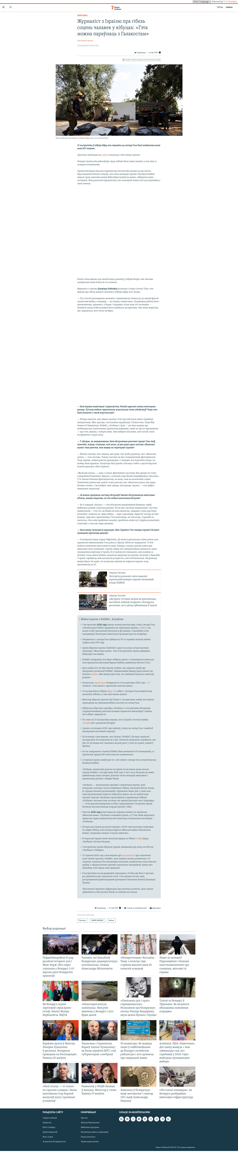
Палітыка (82, 16)
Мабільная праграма (90, 1127)
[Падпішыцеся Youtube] (139, 1119)
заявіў (94, 674)
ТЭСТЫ (220, 7)
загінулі (86, 723)
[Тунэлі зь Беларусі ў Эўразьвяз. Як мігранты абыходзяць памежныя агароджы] (177, 987)
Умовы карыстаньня (90, 1142)
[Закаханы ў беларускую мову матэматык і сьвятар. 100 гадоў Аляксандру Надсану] (138, 1077)
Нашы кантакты (88, 1137)
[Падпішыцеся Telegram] (162, 1119)
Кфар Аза (111, 691)
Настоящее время (85, 41)
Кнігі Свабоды (49, 1127)
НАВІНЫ (229, 7)
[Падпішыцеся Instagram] (156, 1119)
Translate (232, 2)
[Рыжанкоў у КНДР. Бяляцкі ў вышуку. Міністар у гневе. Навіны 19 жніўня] (100, 1073)
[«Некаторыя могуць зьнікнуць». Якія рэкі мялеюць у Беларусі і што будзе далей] (100, 991)
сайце (105, 155)
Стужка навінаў (50, 1118)
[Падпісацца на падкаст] (145, 1119)
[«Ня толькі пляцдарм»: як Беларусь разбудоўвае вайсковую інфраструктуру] (177, 1077)
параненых (100, 683)
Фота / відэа (48, 1137)
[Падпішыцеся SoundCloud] (150, 1119)
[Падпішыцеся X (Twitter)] (133, 1119)
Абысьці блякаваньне (90, 1123)
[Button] (140, 52)
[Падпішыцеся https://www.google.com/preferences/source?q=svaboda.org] (121, 1119)
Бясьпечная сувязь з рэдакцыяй (94, 1132)
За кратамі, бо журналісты (54, 1142)
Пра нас (84, 1118)
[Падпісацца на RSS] (168, 1119)
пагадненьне (128, 855)
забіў (139, 839)
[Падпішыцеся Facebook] (127, 1119)
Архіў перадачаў (50, 1132)
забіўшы (143, 628)
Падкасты (47, 1123)
